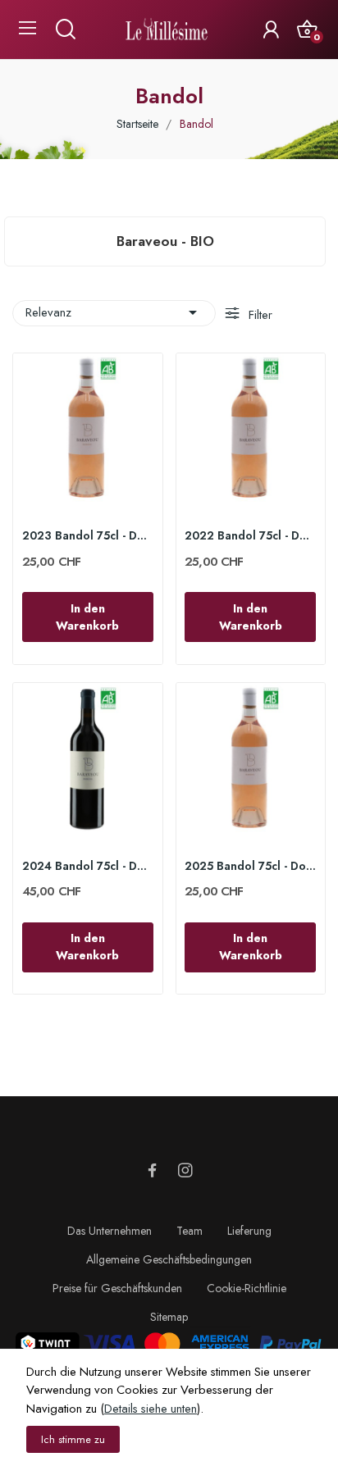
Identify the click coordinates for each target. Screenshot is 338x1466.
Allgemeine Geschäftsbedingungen (169, 1259)
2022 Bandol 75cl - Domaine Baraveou (250, 536)
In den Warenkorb (87, 617)
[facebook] (152, 1171)
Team (189, 1230)
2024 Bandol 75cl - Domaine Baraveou (87, 866)
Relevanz (114, 312)
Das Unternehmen (109, 1230)
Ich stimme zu (73, 1439)
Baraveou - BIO (165, 241)
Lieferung (249, 1230)
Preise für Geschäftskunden (117, 1288)
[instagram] (185, 1171)
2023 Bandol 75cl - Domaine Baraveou (87, 536)
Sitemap (169, 1317)
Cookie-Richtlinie (246, 1288)
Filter (258, 315)
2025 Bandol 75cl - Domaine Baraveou (250, 866)
